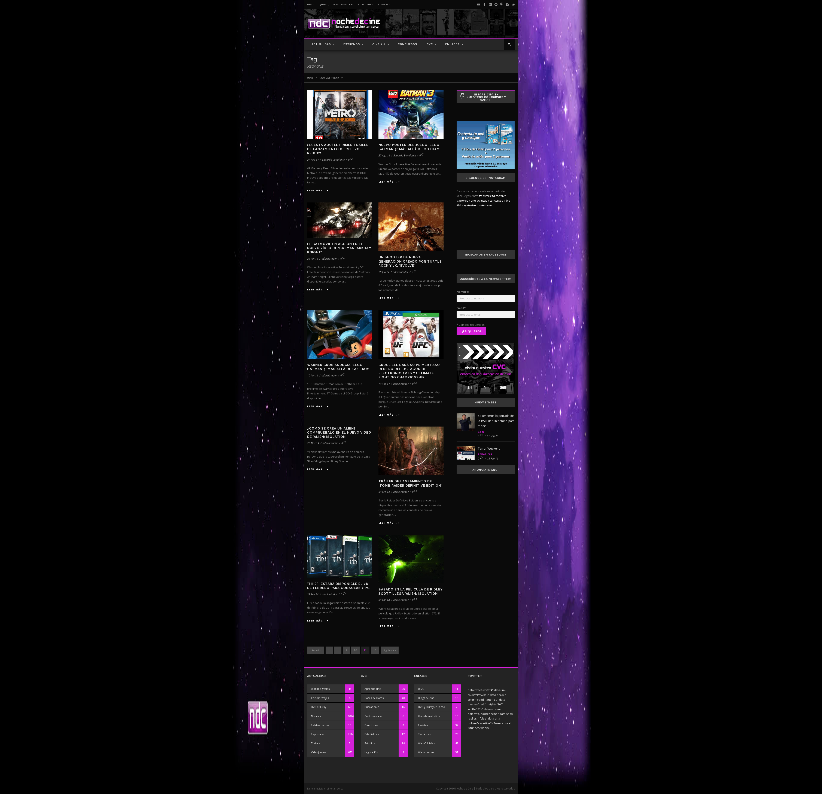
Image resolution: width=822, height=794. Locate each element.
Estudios (370, 743)
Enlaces (452, 44)
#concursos (495, 200)
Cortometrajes (320, 698)
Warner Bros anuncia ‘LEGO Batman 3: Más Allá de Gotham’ (338, 367)
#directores (498, 196)
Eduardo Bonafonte (333, 160)
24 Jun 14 (312, 258)
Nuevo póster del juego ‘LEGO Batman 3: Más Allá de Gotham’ (409, 147)
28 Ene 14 (313, 594)
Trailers (315, 743)
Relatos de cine (320, 725)
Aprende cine (373, 689)
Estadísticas (372, 734)
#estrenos (474, 205)
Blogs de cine (426, 698)
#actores (462, 200)
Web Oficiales (426, 743)
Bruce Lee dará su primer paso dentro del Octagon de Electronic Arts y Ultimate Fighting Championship (409, 371)
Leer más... (316, 190)
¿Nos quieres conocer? (337, 4)
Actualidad (321, 44)
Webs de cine (426, 752)
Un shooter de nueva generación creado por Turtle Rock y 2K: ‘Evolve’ (410, 261)
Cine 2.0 (378, 44)
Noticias (316, 716)
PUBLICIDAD (366, 4)
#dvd (507, 200)
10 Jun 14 (312, 375)
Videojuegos (318, 752)
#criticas (482, 200)
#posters (485, 196)
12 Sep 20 (492, 436)
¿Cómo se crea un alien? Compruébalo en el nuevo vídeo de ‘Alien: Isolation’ (339, 433)
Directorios (371, 725)
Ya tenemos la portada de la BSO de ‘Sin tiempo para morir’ (496, 421)
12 (375, 650)
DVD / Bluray (318, 707)
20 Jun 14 (383, 272)
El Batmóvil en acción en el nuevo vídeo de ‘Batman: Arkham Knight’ (339, 248)
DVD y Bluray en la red (431, 707)
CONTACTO (385, 4)
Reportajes (317, 734)
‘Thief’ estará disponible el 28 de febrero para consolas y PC (338, 586)
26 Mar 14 (313, 443)
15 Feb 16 (492, 458)
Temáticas (485, 454)
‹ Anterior (316, 650)
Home (310, 77)
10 (355, 650)
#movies (487, 205)
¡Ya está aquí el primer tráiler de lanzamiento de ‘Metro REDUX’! (338, 149)
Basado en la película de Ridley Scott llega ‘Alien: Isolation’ (410, 591)
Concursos (407, 44)
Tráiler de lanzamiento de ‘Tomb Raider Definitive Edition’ (410, 483)
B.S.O (481, 431)
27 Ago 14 (313, 160)
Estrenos (351, 44)
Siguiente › (389, 650)
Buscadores (372, 707)
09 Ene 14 (384, 600)
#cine (472, 200)
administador (329, 258)
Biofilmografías (320, 689)
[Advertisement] (465, 27)
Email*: (461, 308)
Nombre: (463, 292)
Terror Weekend (489, 448)
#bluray (462, 205)
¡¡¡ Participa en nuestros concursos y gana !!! (486, 97)
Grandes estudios (429, 716)
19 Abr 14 (384, 384)
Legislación (371, 752)
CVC (430, 44)
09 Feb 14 (384, 492)
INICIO (311, 4)
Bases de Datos (374, 698)
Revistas (423, 725)
